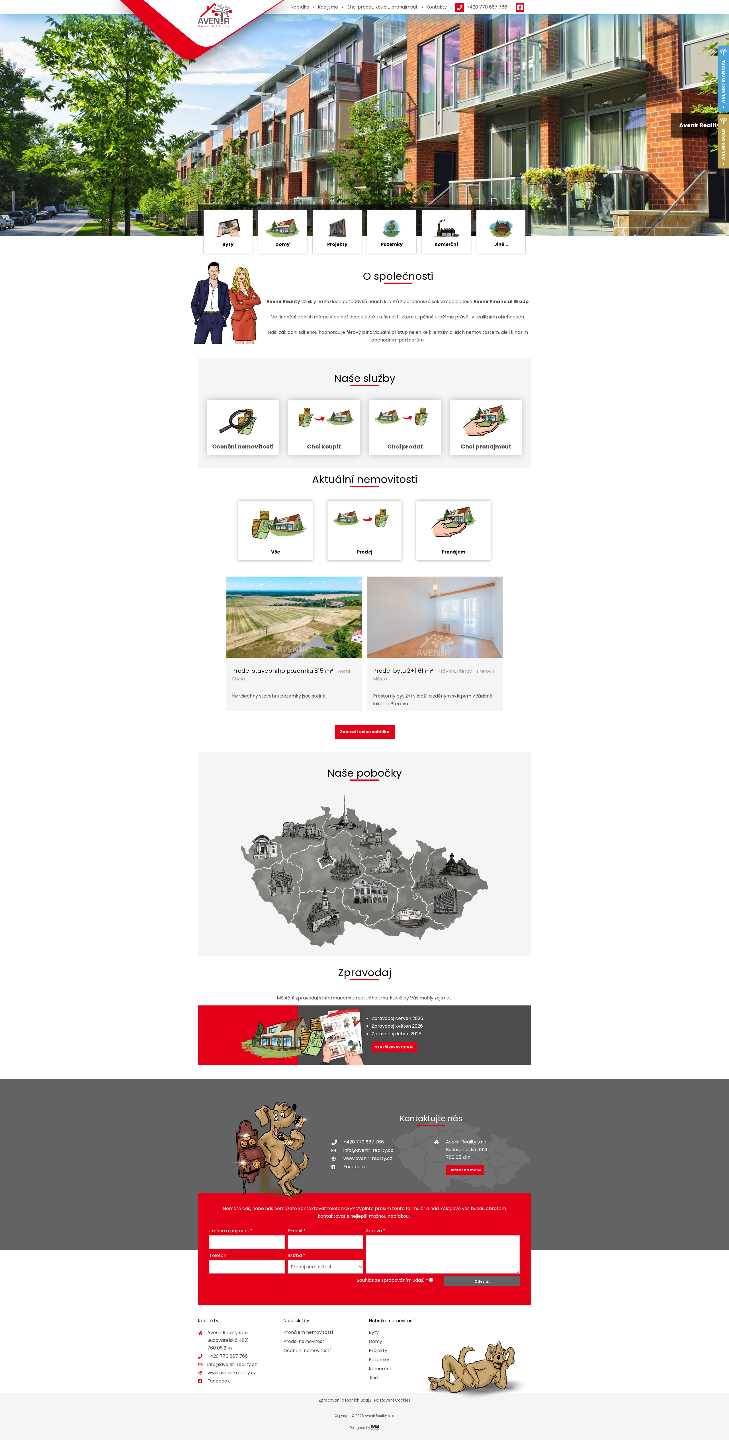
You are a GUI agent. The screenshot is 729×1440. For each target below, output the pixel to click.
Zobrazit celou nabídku (364, 732)
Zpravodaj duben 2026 (396, 1033)
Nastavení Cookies (392, 1400)
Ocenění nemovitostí (307, 1350)
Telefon (217, 1255)
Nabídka (299, 7)
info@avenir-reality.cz (368, 1150)
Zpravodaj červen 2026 (397, 1018)
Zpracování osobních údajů (345, 1400)
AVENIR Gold (723, 144)
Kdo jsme (328, 7)
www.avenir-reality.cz (367, 1158)
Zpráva (375, 1230)
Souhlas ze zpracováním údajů (391, 1280)
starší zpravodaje (394, 1047)
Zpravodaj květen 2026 (397, 1026)
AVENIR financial (723, 81)
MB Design (375, 1428)
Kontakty (436, 7)
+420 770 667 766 (363, 1142)
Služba (296, 1255)
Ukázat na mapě (465, 1170)
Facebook (354, 1166)
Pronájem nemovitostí (308, 1332)
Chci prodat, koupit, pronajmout (382, 7)
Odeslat (482, 1281)
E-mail (297, 1230)
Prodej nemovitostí (304, 1341)
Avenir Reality (215, 15)
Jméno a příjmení (230, 1230)
